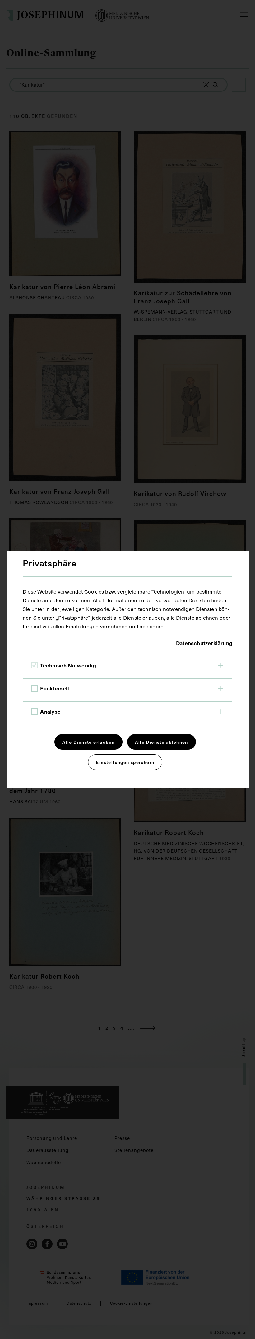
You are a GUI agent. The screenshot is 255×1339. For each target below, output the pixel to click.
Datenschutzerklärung (204, 643)
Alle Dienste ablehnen (161, 742)
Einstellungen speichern (125, 762)
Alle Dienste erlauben (88, 742)
